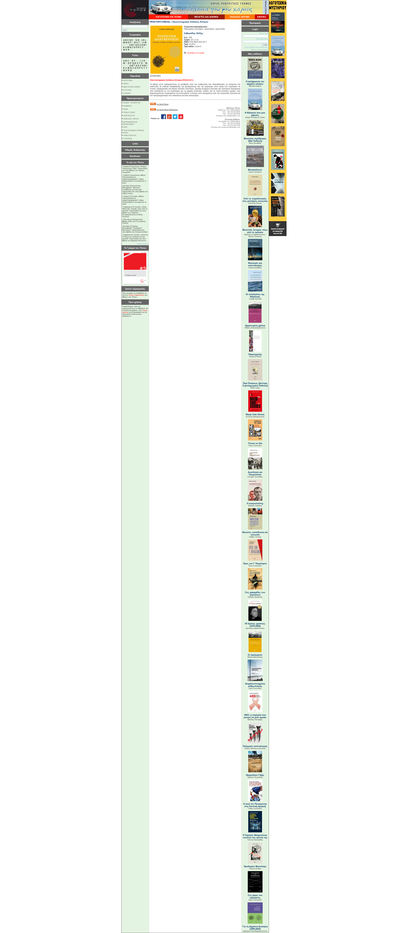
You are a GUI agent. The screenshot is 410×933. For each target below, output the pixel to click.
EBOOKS (261, 17)
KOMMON (127, 106)
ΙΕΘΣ (125, 127)
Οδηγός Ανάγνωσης (135, 150)
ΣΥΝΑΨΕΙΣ (127, 139)
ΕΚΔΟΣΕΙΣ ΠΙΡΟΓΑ (131, 119)
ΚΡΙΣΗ (125, 84)
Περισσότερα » (142, 244)
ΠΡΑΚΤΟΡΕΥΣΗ (129, 135)
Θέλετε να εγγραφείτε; (259, 50)
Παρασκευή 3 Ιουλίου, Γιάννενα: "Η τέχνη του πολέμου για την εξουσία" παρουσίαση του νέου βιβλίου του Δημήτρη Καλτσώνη (135, 238)
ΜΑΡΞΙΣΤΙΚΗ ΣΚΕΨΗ (131, 87)
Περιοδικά (135, 76)
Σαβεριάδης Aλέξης (193, 33)
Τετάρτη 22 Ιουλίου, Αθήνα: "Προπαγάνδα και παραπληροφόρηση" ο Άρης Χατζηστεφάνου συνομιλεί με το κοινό (134, 200)
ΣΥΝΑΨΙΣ (127, 93)
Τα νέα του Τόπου (135, 162)
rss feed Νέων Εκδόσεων (167, 110)
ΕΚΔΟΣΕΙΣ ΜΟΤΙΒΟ (240, 17)
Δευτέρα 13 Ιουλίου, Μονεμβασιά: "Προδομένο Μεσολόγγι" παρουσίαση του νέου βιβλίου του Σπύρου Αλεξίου (135, 229)
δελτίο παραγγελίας (136, 295)
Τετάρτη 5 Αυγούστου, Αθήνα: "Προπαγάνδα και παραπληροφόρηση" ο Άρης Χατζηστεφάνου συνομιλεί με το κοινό (134, 179)
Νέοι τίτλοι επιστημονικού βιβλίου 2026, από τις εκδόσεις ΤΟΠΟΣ (133, 221)
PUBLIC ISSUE (129, 112)
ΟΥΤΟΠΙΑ (127, 90)
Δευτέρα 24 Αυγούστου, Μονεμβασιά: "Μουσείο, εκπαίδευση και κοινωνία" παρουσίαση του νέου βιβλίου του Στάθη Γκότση (135, 189)
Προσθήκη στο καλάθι (195, 53)
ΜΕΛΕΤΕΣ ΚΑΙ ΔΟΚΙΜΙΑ (206, 17)
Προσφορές (255, 23)
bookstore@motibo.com (231, 127)
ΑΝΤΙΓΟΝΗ (127, 80)
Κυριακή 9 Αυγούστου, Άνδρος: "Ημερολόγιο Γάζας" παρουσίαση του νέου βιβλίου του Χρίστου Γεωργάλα (134, 169)
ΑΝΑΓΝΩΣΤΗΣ (129, 116)
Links (135, 143)
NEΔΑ (125, 109)
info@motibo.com (233, 116)
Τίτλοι (135, 55)
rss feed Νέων (162, 104)
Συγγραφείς (135, 34)
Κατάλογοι (135, 156)
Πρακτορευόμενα (135, 98)
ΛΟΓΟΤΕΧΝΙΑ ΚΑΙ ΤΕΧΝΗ (168, 17)
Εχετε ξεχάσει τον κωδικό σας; (256, 47)
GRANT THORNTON (131, 103)
